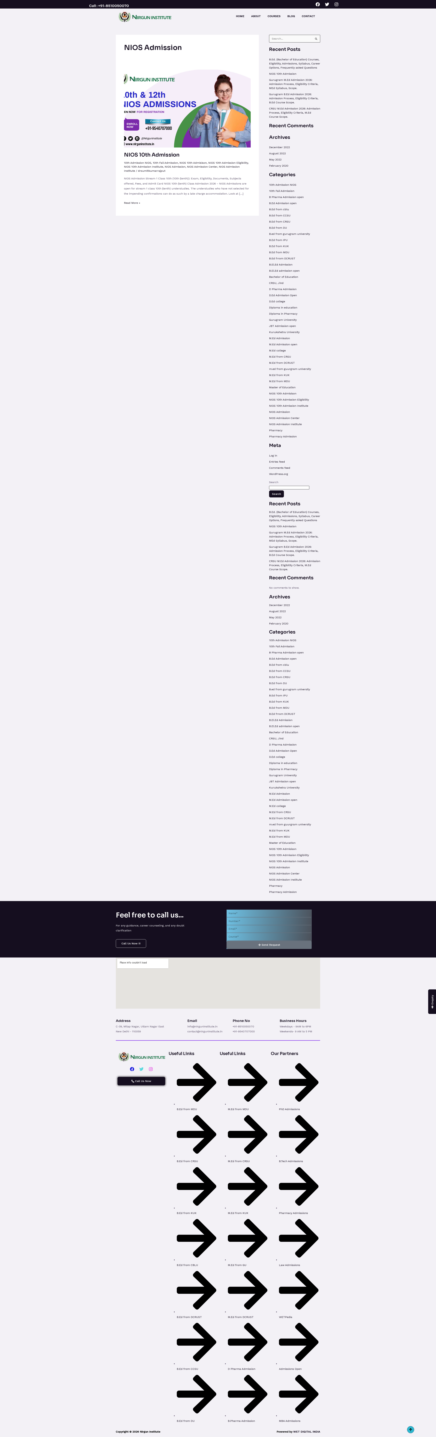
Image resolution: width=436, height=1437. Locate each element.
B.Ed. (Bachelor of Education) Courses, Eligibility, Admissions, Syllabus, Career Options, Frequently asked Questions (294, 63)
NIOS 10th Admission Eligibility (228, 162)
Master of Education (282, 387)
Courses (274, 16)
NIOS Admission (175, 166)
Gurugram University (283, 319)
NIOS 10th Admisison (193, 162)
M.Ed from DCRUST (282, 362)
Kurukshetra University (284, 332)
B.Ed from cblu (279, 209)
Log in (273, 455)
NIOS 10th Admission (152, 155)
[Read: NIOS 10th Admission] (187, 108)
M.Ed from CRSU (280, 356)
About (256, 16)
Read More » (132, 202)
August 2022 (277, 153)
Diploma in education (283, 307)
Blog (291, 16)
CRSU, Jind (276, 283)
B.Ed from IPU (278, 240)
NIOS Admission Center (202, 166)
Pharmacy (275, 430)
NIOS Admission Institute (285, 424)
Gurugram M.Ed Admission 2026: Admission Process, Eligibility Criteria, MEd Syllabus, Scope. (293, 84)
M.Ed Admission (279, 338)
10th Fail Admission (165, 162)
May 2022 (275, 159)
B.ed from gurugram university (289, 233)
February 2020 (278, 165)
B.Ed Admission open (283, 203)
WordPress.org (278, 474)
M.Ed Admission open (283, 344)
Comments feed (279, 467)
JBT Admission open (282, 326)
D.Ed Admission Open (283, 295)
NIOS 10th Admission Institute (143, 166)
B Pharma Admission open (286, 197)
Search (273, 482)
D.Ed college (277, 301)
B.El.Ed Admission (280, 264)
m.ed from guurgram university (290, 369)
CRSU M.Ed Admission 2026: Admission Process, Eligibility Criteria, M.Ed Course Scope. (294, 112)
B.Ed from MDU (279, 252)
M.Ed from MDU (279, 381)
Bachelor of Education (283, 276)
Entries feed (277, 461)
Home (240, 16)
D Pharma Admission (283, 289)
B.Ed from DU (278, 227)
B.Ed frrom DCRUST (282, 258)
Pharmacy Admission (283, 436)
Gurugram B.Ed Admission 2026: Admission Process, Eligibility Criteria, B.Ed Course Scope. (293, 98)
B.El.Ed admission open (284, 270)
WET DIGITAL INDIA (306, 1431)
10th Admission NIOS (137, 162)
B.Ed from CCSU (280, 215)
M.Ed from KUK (279, 375)
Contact (308, 16)
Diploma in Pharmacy (283, 313)
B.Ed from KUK (279, 246)
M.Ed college (277, 350)
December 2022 (279, 147)
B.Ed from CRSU (279, 221)
